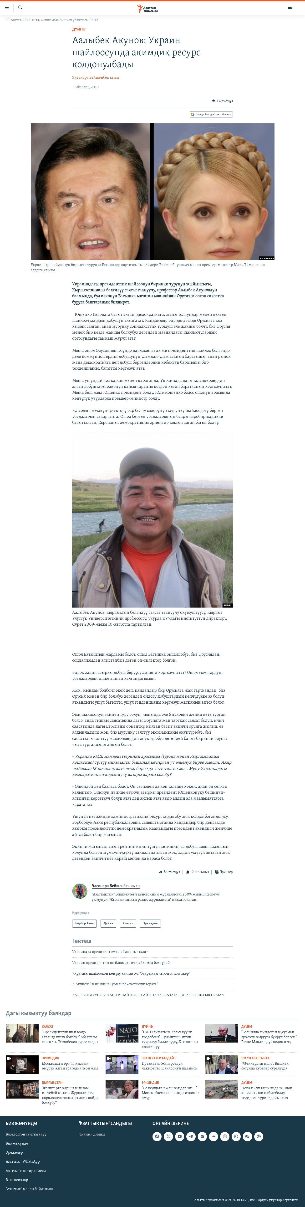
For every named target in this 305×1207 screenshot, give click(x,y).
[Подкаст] (258, 1136)
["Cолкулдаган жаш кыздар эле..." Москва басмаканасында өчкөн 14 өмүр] (122, 1089)
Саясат (47, 1027)
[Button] (222, 101)
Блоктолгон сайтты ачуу (26, 1135)
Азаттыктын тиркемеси (26, 1171)
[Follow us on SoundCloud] (213, 1136)
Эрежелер (14, 1153)
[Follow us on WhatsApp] (236, 1136)
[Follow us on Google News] (202, 1136)
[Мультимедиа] (290, 8)
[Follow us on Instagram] (224, 1136)
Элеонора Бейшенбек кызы (95, 78)
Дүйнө (79, 29)
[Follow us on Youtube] (179, 1136)
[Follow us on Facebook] (157, 1136)
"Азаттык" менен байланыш (29, 1189)
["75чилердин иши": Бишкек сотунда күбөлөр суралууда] (221, 1064)
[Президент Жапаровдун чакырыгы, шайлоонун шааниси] (122, 1064)
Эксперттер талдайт (159, 1058)
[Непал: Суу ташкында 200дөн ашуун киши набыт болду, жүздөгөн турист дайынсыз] (221, 1089)
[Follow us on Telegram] (190, 1136)
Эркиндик (50, 1058)
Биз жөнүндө (17, 1144)
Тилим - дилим (92, 1135)
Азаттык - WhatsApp (23, 1162)
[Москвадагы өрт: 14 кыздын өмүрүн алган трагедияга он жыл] (22, 1064)
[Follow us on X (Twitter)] (168, 1136)
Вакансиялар (17, 1180)
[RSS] (247, 1136)
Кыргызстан (52, 1083)
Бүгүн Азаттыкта (255, 1058)
